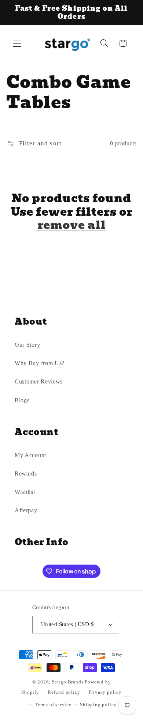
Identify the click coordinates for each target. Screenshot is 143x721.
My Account (30, 455)
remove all (71, 225)
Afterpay (26, 510)
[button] (17, 43)
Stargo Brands (67, 682)
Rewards (26, 473)
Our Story (27, 345)
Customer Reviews (39, 381)
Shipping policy (98, 704)
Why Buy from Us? (40, 363)
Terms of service (53, 704)
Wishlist (25, 492)
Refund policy (64, 692)
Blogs (22, 400)
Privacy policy (105, 692)
